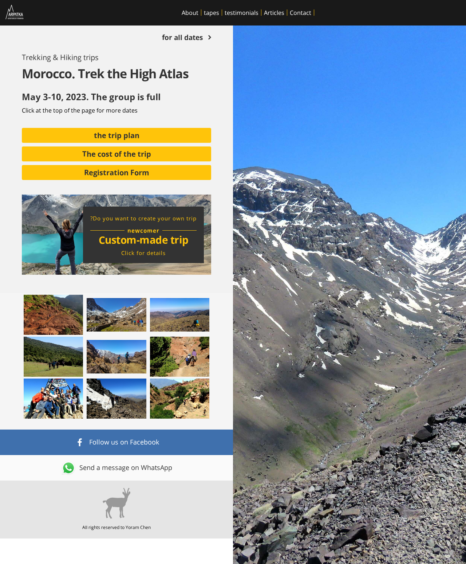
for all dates (182, 38)
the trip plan (116, 135)
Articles (274, 12)
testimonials (241, 12)
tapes (211, 12)
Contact (300, 12)
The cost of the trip (116, 153)
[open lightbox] (53, 315)
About (190, 12)
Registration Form (116, 172)
